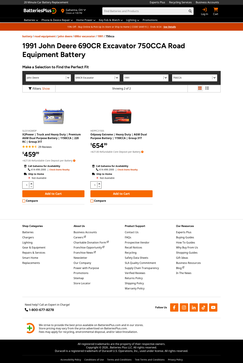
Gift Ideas (182, 258)
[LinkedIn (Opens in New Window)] (194, 307)
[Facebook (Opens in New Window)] (174, 307)
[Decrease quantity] (31, 186)
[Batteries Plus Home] (40, 11)
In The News (183, 273)
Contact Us (132, 232)
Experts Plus (157, 2)
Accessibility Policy (71, 359)
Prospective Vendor (137, 242)
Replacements (31, 263)
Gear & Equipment (33, 247)
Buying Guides (185, 237)
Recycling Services (180, 2)
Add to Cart (53, 194)
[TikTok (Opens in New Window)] (203, 307)
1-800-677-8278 (41, 310)
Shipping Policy (134, 283)
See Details (169, 26)
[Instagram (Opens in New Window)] (184, 307)
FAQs (128, 237)
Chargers (28, 237)
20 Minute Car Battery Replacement (46, 2)
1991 (100, 36)
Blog (179, 268)
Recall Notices (133, 247)
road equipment (45, 36)
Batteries (28, 232)
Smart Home (30, 258)
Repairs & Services (33, 252)
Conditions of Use (94, 359)
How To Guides (185, 242)
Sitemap (79, 278)
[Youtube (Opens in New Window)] (213, 307)
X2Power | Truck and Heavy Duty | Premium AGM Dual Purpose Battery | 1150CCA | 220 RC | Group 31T (51, 138)
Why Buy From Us (187, 247)
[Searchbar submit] (190, 11)
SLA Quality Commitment (140, 263)
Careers (79, 237)
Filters (37, 89)
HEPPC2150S (97, 130)
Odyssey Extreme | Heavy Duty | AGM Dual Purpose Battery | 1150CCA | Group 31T (118, 136)
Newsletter (80, 258)
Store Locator (82, 283)
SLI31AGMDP (29, 130)
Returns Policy (134, 278)
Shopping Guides (187, 252)
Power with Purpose (86, 268)
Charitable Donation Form (90, 242)
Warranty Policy (134, 288)
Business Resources (188, 263)
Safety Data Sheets (136, 258)
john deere (65, 36)
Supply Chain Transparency (142, 268)
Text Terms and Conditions (150, 359)
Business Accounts (207, 2)
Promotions (81, 273)
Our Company (82, 263)
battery (27, 36)
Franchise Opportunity (88, 247)
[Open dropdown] (74, 160)
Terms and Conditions (119, 359)
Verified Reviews (135, 273)
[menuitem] (31, 20)
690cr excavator (84, 36)
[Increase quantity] (31, 183)
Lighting (27, 242)
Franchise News (84, 252)
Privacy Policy (175, 359)
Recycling (131, 252)
